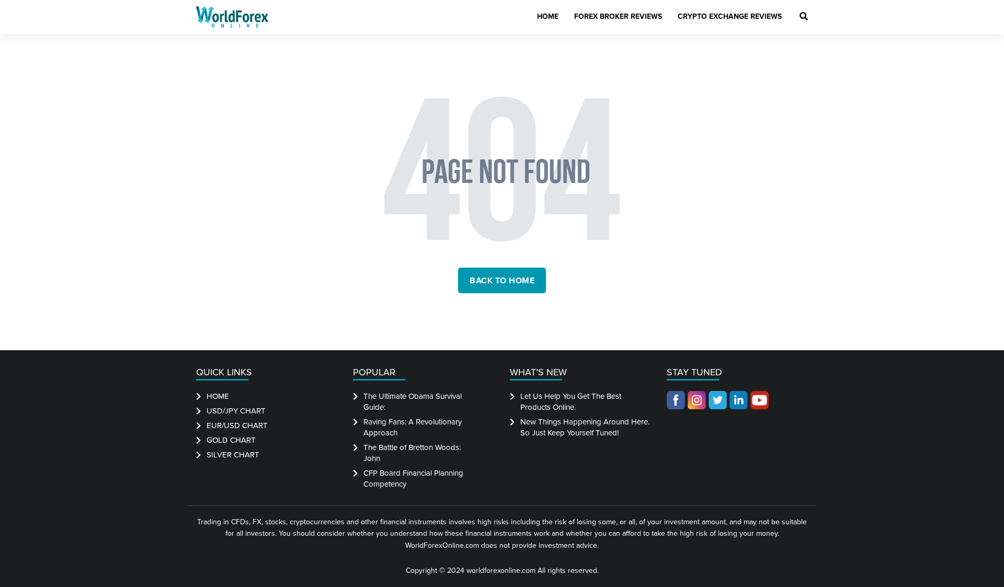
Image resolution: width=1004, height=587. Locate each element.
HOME (218, 396)
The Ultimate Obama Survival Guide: (412, 402)
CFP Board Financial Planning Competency (413, 478)
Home (547, 16)
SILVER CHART (233, 454)
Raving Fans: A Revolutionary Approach (412, 427)
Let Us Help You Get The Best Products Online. (570, 402)
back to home (502, 280)
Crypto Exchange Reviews (730, 16)
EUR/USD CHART (237, 425)
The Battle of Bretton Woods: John (412, 453)
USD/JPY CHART (236, 411)
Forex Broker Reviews (618, 16)
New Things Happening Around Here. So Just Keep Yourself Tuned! (584, 427)
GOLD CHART (231, 440)
